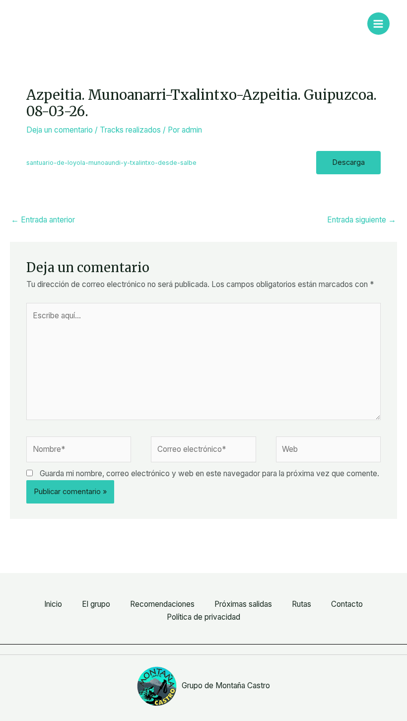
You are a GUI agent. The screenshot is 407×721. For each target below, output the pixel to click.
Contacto (347, 604)
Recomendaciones (162, 604)
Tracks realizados (130, 130)
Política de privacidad (203, 617)
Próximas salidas (243, 604)
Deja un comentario (59, 130)
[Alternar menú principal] (378, 23)
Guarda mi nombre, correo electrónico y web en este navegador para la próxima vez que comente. (209, 473)
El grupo (96, 604)
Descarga (348, 162)
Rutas (301, 604)
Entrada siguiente (361, 219)
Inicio (53, 604)
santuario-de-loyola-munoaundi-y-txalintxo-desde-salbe (111, 162)
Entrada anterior (43, 219)
